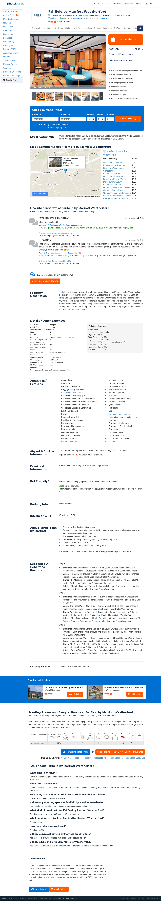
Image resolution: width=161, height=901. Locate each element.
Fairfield (62, 292)
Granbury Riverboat (112, 184)
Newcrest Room (38, 743)
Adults (100, 114)
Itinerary (6, 57)
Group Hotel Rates (114, 4)
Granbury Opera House (113, 190)
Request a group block (58, 127)
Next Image (98, 61)
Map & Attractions (11, 19)
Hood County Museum (113, 176)
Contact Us (5, 898)
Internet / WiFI (9, 49)
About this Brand (10, 53)
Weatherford (68, 15)
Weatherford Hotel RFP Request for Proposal (81, 758)
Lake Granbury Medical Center (117, 196)
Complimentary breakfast (72, 392)
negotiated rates (48, 727)
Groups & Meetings (11, 75)
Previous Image (38, 61)
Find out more (39, 889)
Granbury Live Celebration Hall (117, 187)
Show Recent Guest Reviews (45, 281)
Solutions (129, 4)
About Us (14, 898)
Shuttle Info (8, 34)
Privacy (34, 898)
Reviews (7, 23)
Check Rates (59, 889)
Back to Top (10, 80)
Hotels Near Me (44, 898)
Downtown (89, 568)
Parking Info (8, 45)
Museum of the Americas (114, 165)
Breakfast (7, 38)
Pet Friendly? (9, 41)
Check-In (36, 114)
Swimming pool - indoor (119, 414)
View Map (52, 18)
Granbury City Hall (111, 173)
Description (8, 26)
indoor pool (70, 309)
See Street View (40, 194)
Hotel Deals (98, 4)
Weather (7, 68)
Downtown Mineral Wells (114, 179)
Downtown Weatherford (113, 168)
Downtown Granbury (112, 182)
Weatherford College (112, 162)
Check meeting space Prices (75, 752)
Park (95, 618)
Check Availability (128, 119)
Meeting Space (10, 64)
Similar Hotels (9, 60)
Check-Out (65, 114)
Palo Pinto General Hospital (115, 198)
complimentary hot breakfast (100, 304)
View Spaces (56, 357)
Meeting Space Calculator (133, 758)
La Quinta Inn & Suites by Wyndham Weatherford (66, 687)
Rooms (90, 114)
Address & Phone (11, 11)
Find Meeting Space (111, 758)
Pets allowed (114, 395)
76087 (80, 15)
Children (110, 114)
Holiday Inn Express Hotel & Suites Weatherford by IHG (125, 687)
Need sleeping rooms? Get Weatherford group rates (120, 752)
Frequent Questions (12, 72)
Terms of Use (24, 898)
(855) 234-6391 (71, 898)
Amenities (7, 30)
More (138, 4)
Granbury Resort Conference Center (119, 193)
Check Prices (9, 15)
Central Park (108, 171)
